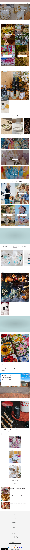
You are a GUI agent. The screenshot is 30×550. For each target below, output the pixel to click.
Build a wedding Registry (15, 480)
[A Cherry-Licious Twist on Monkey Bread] (5, 505)
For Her (15, 514)
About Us (15, 528)
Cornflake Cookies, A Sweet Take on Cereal (18, 495)
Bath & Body (15, 519)
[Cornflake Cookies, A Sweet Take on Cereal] (5, 497)
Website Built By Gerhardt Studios (15, 549)
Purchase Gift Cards (15, 465)
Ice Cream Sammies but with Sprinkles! (18, 488)
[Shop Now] (15, 143)
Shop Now (15, 13)
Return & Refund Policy (15, 537)
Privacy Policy (15, 536)
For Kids (15, 515)
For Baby (15, 517)
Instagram (15, 531)
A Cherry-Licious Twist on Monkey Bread (18, 503)
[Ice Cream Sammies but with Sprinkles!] (5, 490)
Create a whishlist (15, 450)
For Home (15, 513)
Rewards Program (15, 533)
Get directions (6, 383)
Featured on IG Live (15, 522)
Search (15, 524)
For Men (15, 518)
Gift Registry (15, 527)
